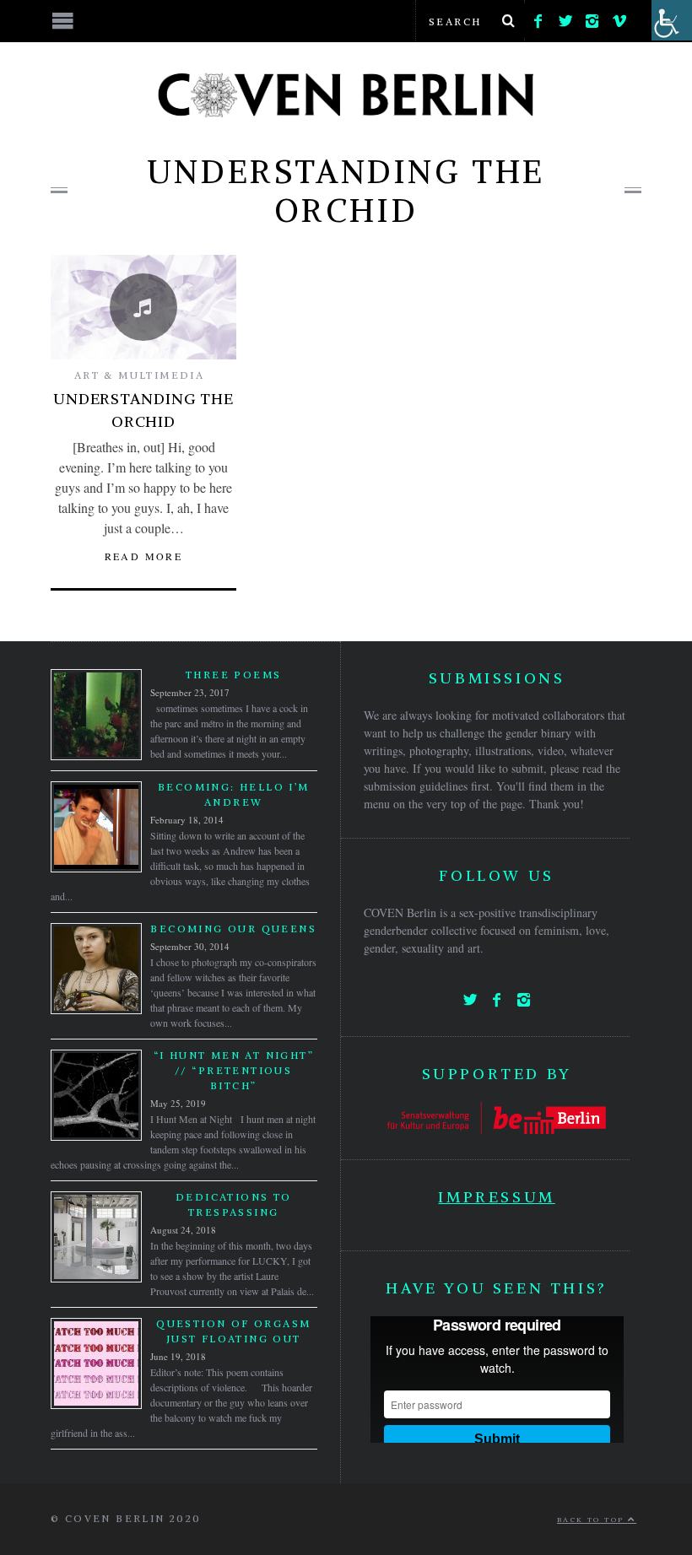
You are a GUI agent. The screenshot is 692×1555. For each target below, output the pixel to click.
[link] (538, 16)
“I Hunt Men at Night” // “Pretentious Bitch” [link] (234, 1070)
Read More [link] (144, 556)
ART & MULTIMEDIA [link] (139, 375)
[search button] (508, 21)
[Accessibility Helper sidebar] (671, 20)
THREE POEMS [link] (233, 674)
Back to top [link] (592, 1519)
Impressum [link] (496, 1197)
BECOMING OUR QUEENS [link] (233, 928)
